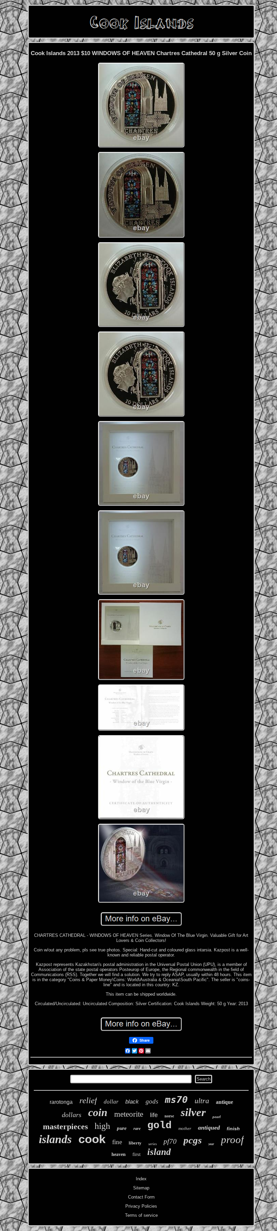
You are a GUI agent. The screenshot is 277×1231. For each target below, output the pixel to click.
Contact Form (141, 1197)
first (136, 1154)
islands (55, 1139)
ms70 (176, 1099)
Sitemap (141, 1187)
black (132, 1101)
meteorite (128, 1114)
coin (97, 1112)
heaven (118, 1154)
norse (169, 1116)
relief (88, 1100)
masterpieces (65, 1126)
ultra (202, 1100)
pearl (216, 1117)
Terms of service (141, 1215)
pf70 (170, 1141)
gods (152, 1101)
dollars (71, 1114)
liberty (135, 1142)
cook (91, 1138)
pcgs (192, 1140)
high (102, 1126)
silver (193, 1112)
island (159, 1152)
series (152, 1144)
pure (122, 1128)
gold (159, 1125)
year (211, 1144)
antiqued (209, 1127)
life (154, 1115)
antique (224, 1102)
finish (233, 1128)
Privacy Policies (141, 1206)
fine (117, 1141)
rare (137, 1128)
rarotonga (61, 1102)
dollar (111, 1101)
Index (141, 1178)
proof (232, 1139)
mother (184, 1128)
